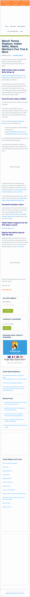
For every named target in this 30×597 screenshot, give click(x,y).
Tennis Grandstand (7, 482)
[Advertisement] (15, 443)
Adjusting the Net (7, 478)
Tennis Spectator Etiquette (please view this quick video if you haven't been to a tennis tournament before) (14, 388)
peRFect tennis (6, 486)
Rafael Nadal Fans (7, 470)
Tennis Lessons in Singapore (10, 463)
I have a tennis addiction (9, 489)
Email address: (7, 301)
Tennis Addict (6, 474)
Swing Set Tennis (7, 506)
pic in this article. (19, 246)
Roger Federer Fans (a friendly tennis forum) (14, 493)
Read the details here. (8, 228)
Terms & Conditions (10, 593)
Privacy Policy (21, 593)
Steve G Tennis (6, 503)
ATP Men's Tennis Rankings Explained (12, 383)
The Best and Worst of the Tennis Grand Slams (15, 379)
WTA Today (5, 467)
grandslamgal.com (15, 13)
